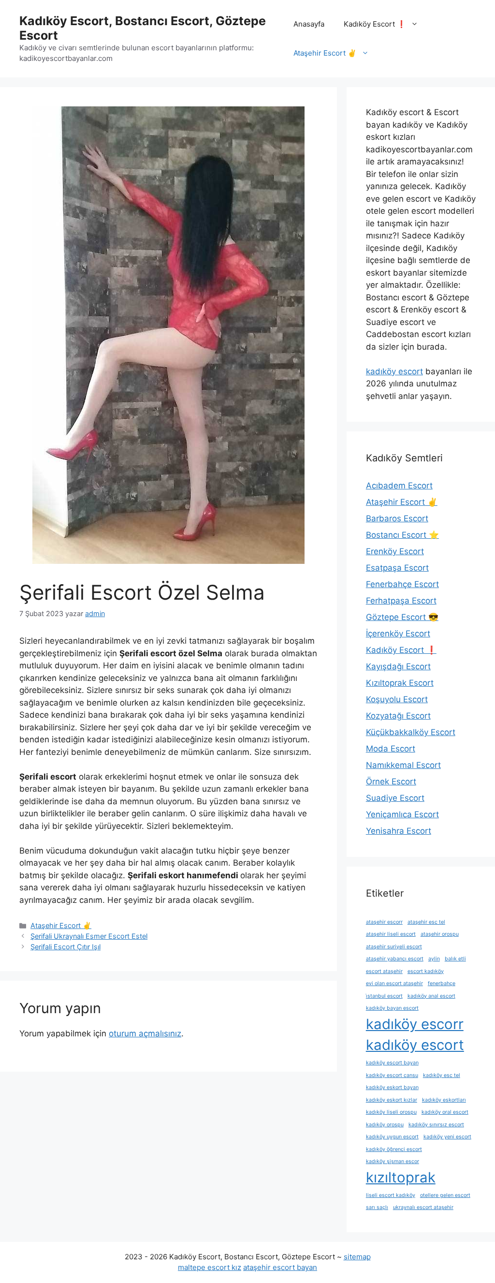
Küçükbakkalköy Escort (410, 732)
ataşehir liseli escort (391, 934)
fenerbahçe (441, 983)
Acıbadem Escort (399, 485)
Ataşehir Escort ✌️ (325, 53)
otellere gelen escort (445, 1195)
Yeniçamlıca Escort (402, 814)
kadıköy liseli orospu (391, 1112)
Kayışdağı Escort (398, 666)
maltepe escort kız (209, 1267)
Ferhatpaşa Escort (401, 600)
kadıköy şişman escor (392, 1161)
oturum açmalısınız (145, 1033)
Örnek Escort (391, 781)
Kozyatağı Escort (398, 716)
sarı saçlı (377, 1207)
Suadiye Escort (395, 798)
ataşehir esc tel (426, 922)
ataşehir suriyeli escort (394, 947)
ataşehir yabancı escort (394, 959)
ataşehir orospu (440, 934)
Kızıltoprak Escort (400, 683)
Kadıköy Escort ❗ (375, 24)
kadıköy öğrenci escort (394, 1149)
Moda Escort (390, 748)
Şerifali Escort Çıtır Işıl (65, 947)
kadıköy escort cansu (392, 1075)
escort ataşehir (384, 971)
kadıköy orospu (385, 1124)
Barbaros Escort (397, 518)
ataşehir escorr (384, 922)
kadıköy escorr (415, 1024)
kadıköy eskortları (444, 1100)
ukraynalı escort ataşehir (423, 1207)
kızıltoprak (401, 1177)
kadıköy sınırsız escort (436, 1124)
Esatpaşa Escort (397, 568)
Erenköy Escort (395, 551)
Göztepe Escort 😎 (402, 617)
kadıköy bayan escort (392, 1008)
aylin (434, 959)
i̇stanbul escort (384, 996)
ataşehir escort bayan (280, 1267)
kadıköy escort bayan (392, 1063)
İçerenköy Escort (398, 633)
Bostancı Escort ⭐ (402, 535)
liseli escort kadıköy (390, 1195)
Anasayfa (308, 24)
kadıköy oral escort (445, 1112)
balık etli (455, 959)
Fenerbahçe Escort (402, 584)
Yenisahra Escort (398, 831)
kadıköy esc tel (441, 1075)
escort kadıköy (426, 971)
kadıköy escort (394, 371)
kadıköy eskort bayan (392, 1087)
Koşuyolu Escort (397, 699)
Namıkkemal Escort (403, 765)
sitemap (357, 1256)
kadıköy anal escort (431, 996)
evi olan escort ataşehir (394, 983)
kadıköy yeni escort (447, 1137)
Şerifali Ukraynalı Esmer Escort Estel (88, 936)
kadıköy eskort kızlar (391, 1100)
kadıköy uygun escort (392, 1137)
